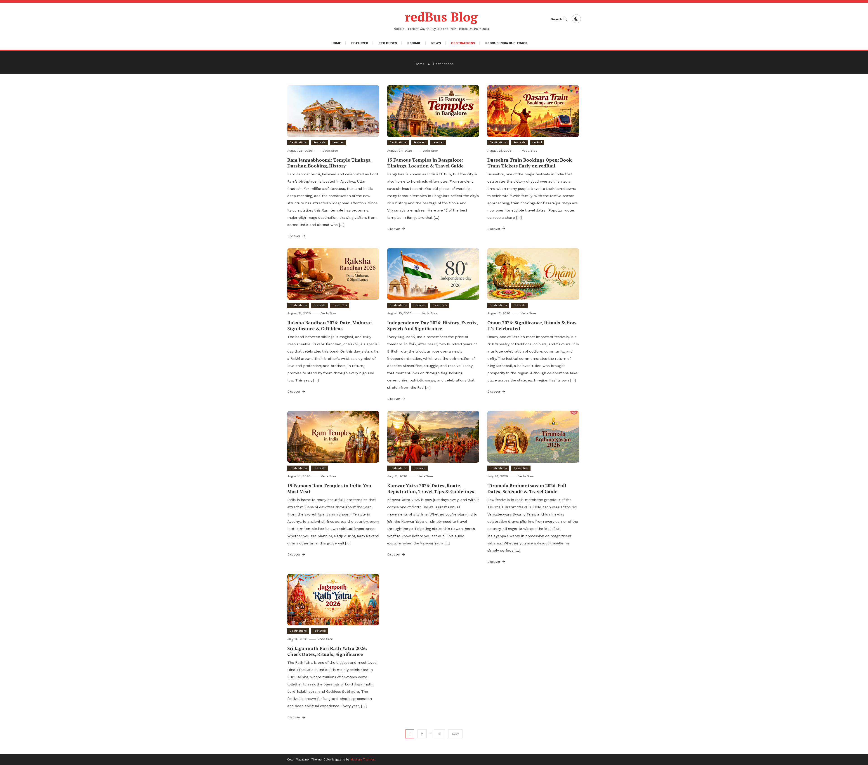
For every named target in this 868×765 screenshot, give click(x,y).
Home (336, 43)
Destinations (463, 43)
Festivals (320, 142)
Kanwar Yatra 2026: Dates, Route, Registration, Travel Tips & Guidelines (430, 488)
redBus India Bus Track (506, 43)
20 (439, 734)
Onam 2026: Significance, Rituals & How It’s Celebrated (531, 326)
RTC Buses (387, 43)
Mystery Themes (362, 759)
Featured (359, 43)
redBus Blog (441, 16)
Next (455, 734)
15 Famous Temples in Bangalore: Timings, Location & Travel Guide (425, 163)
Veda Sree (330, 150)
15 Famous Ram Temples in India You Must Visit (329, 488)
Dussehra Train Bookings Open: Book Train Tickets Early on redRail (529, 163)
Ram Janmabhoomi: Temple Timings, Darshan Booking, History (329, 163)
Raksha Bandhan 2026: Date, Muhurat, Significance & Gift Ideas (330, 326)
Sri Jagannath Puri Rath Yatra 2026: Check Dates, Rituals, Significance (327, 651)
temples (338, 142)
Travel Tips (339, 305)
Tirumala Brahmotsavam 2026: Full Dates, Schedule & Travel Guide (526, 488)
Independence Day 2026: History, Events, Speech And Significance (432, 326)
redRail (414, 43)
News (436, 43)
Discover (294, 236)
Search (556, 19)
